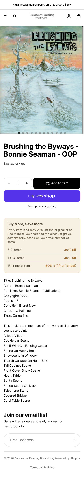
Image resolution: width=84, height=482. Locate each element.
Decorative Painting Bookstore (33, 458)
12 (65, 133)
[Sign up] (73, 440)
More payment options (42, 206)
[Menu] (5, 16)
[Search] (15, 16)
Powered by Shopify (67, 458)
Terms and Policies (42, 467)
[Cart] (79, 16)
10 (57, 133)
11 (61, 133)
